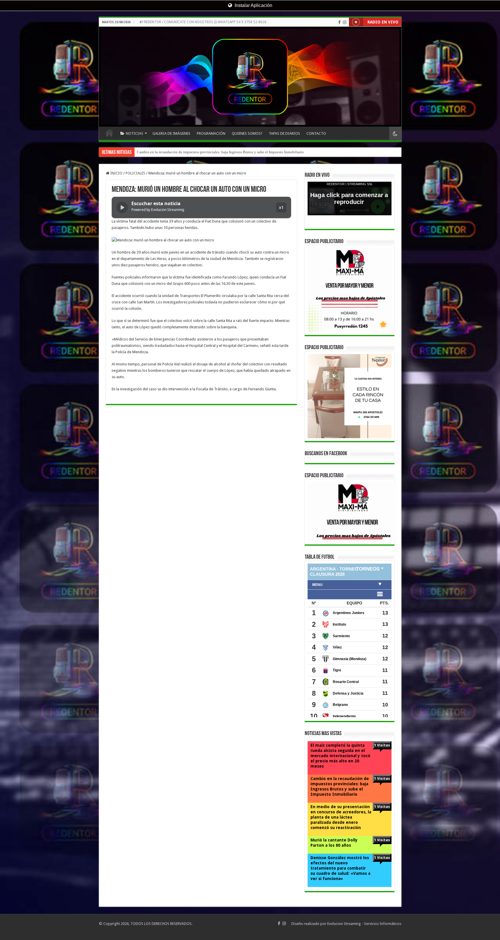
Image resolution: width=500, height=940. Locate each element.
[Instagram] (344, 22)
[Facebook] (339, 22)
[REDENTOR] (250, 77)
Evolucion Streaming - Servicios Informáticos (364, 923)
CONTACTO (316, 133)
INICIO (109, 133)
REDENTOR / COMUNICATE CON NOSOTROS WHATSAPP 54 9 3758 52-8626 (204, 22)
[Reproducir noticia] (122, 207)
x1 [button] (281, 207)
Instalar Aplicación (253, 5)
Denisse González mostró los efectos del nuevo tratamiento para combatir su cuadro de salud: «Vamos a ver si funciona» (340, 868)
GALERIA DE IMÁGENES (171, 133)
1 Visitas (382, 745)
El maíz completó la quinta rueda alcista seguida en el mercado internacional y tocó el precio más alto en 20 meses (340, 755)
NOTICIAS (134, 133)
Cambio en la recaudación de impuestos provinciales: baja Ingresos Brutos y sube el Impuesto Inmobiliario (339, 786)
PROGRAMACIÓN (211, 133)
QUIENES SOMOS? (247, 133)
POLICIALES (135, 173)
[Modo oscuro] (395, 133)
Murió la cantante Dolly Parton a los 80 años (334, 843)
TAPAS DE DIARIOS (284, 133)
